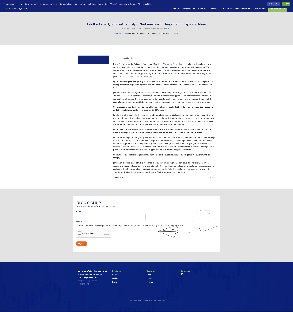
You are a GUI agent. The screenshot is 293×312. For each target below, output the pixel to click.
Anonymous (128, 29)
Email (79, 211)
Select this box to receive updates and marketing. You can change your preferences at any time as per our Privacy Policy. (131, 225)
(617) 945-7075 (83, 284)
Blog (237, 8)
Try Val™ (177, 8)
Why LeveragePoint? (163, 29)
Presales (147, 29)
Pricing (153, 29)
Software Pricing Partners (175, 64)
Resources (228, 8)
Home (115, 33)
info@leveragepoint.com (88, 281)
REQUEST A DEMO (278, 8)
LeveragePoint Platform (194, 8)
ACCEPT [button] (286, 4)
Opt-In (80, 222)
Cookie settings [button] (274, 4)
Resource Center (151, 76)
